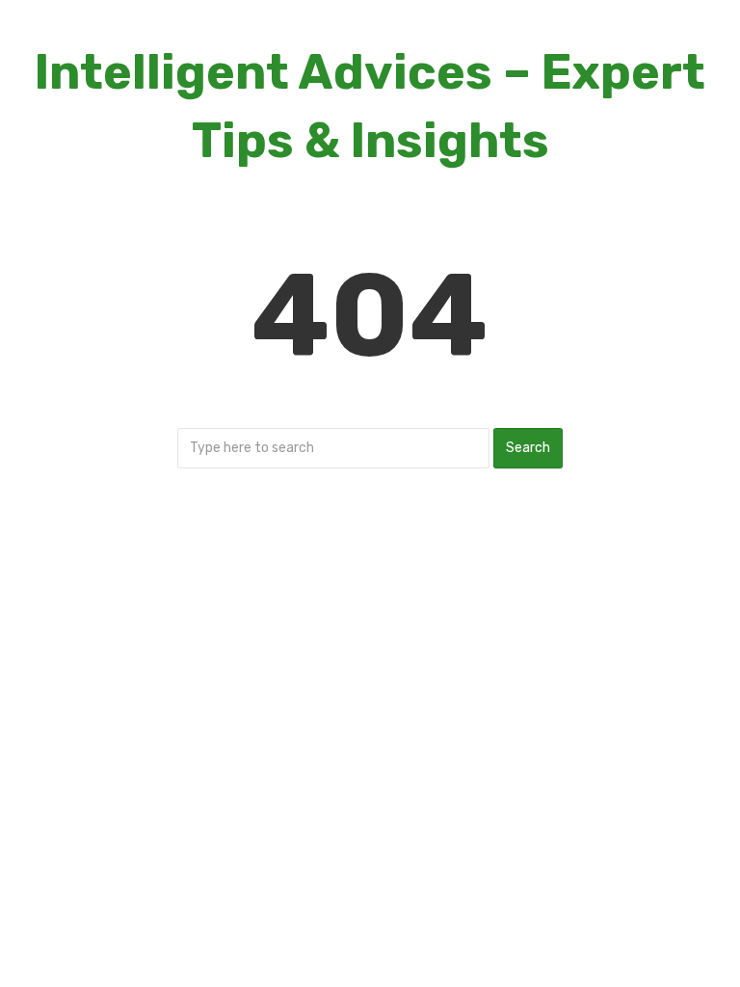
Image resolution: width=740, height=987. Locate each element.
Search (528, 448)
